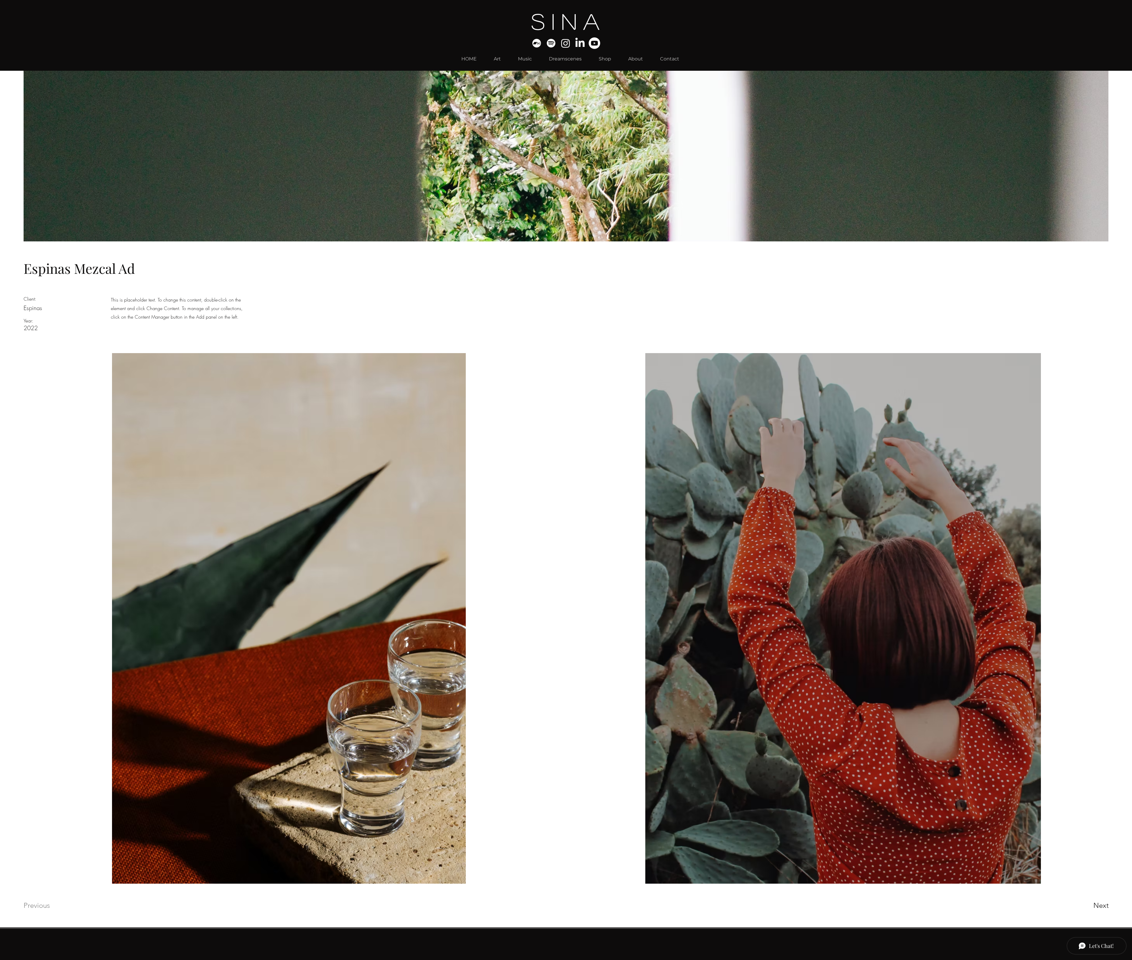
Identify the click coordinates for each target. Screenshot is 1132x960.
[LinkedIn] (580, 43)
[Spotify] (551, 43)
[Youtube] (594, 43)
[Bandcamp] (536, 43)
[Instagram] (565, 43)
